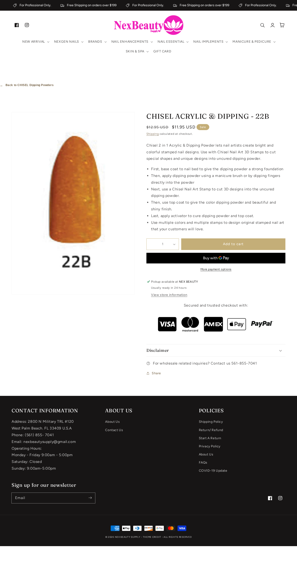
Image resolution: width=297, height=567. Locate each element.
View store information (169, 295)
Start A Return (210, 438)
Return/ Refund (211, 430)
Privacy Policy (209, 446)
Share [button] (156, 373)
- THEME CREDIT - (152, 536)
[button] (35, 42)
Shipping (152, 133)
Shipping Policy (211, 422)
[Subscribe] (90, 498)
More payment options (216, 269)
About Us (112, 422)
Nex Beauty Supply (127, 536)
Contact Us (114, 430)
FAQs (203, 462)
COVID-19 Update (213, 471)
